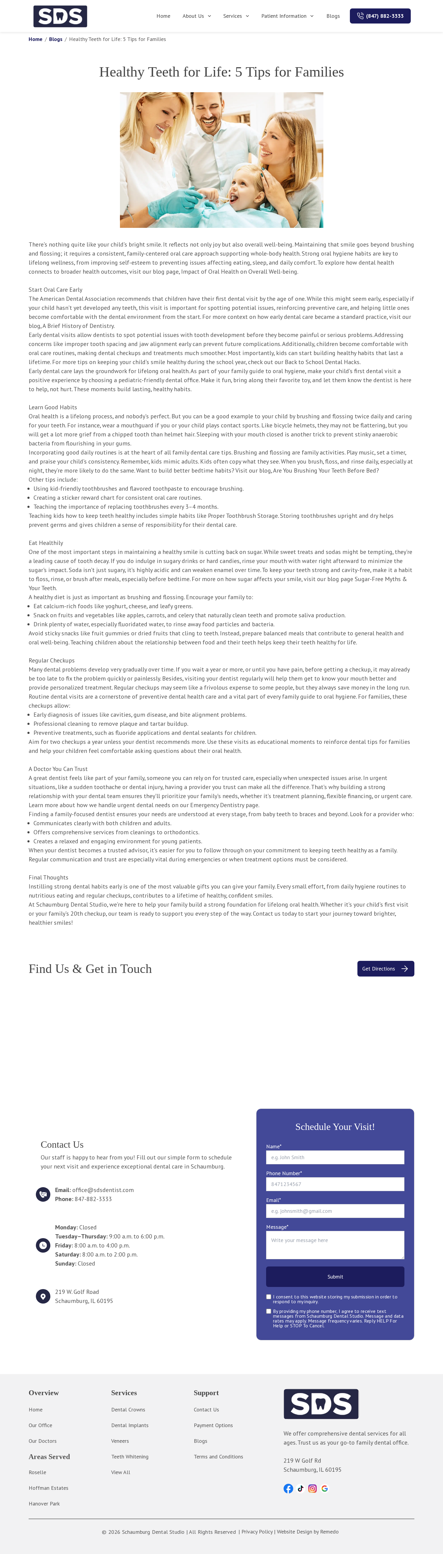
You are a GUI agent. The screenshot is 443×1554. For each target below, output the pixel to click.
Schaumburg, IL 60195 (84, 1301)
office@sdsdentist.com (103, 1190)
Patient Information (283, 15)
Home (163, 15)
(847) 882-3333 (385, 15)
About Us (193, 15)
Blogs (333, 15)
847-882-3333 (93, 1199)
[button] (288, 1488)
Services (232, 15)
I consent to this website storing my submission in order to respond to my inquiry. (335, 1299)
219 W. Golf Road (77, 1292)
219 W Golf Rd (302, 1460)
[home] (60, 16)
